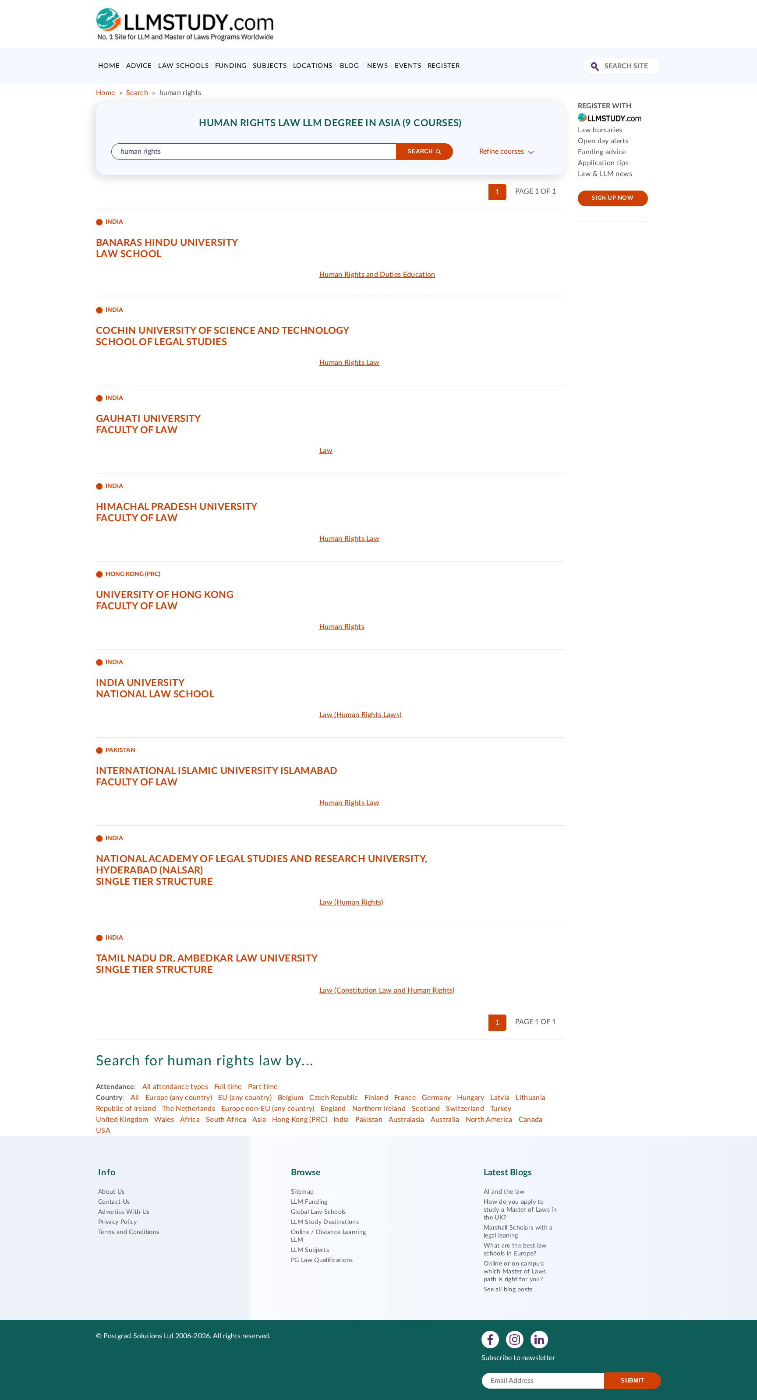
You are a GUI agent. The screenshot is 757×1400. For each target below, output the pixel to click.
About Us (111, 1192)
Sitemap (302, 1192)
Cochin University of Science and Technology (223, 331)
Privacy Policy (117, 1222)
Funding (231, 66)
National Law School (155, 694)
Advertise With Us (123, 1212)
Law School (128, 254)
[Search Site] (596, 67)
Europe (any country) (178, 1097)
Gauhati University (148, 419)
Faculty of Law (136, 430)
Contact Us (114, 1202)
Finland (376, 1097)
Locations (313, 66)
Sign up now (612, 198)
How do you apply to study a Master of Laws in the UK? (520, 1210)
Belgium (290, 1097)
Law (326, 450)
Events (408, 66)
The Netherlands (188, 1108)
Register (444, 66)
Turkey (500, 1108)
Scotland (426, 1108)
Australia (445, 1119)
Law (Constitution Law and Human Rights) (386, 990)
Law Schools (183, 66)
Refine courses (501, 151)
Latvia (499, 1097)
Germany (436, 1097)
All (135, 1097)
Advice (139, 66)
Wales (164, 1119)
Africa (190, 1119)
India (341, 1119)
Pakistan (369, 1119)
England (333, 1108)
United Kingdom (122, 1119)
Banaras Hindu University (167, 242)
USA (103, 1130)
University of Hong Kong (164, 595)
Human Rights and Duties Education (377, 274)
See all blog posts (508, 1290)
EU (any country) (245, 1097)
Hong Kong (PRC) (299, 1119)
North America (489, 1119)
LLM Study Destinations (325, 1222)
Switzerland (465, 1108)
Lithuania (530, 1097)
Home (109, 66)
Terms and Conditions (128, 1232)
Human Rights (341, 626)
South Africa (226, 1119)
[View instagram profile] (515, 1339)
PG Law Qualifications (322, 1260)
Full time (228, 1086)
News (377, 66)
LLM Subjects (310, 1250)
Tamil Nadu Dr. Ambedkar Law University (207, 958)
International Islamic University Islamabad (216, 771)
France (405, 1097)
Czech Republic (333, 1097)
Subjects (270, 66)
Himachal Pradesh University (177, 507)
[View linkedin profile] (539, 1339)
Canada (531, 1119)
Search (137, 92)
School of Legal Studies (161, 342)
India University (140, 683)
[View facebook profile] (490, 1339)
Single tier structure (154, 882)
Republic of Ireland (126, 1108)
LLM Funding (309, 1202)
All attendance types (175, 1086)
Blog (349, 66)
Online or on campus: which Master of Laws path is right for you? (515, 1272)
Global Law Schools (318, 1212)
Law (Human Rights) (351, 902)
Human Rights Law (349, 362)
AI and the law (504, 1192)
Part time (263, 1086)
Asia (259, 1119)
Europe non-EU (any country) (268, 1108)
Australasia (406, 1119)
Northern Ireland (379, 1108)
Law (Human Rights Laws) (360, 714)
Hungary (470, 1097)
